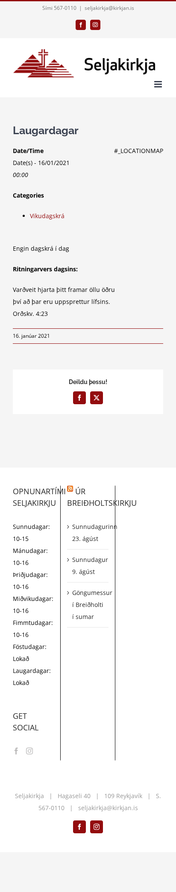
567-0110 (51, 808)
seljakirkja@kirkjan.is (109, 8)
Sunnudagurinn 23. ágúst (88, 533)
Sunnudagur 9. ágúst (88, 566)
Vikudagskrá (47, 216)
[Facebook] (16, 751)
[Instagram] (29, 751)
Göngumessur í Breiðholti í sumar (88, 605)
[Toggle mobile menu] (158, 84)
